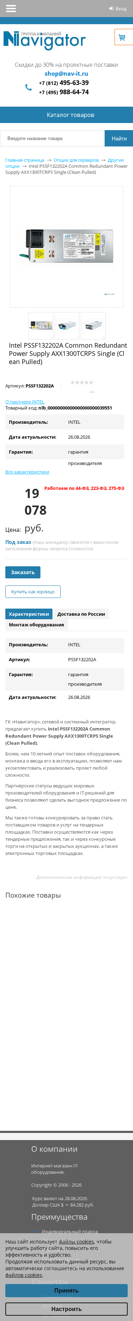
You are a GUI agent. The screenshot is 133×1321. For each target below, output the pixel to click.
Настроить (66, 1309)
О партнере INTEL (24, 402)
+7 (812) (64, 83)
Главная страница (24, 160)
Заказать (23, 572)
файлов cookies (23, 1275)
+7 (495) (64, 92)
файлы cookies (76, 1241)
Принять (66, 1291)
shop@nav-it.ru (66, 73)
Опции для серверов (76, 160)
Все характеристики (27, 472)
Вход (121, 8)
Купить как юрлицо (33, 591)
